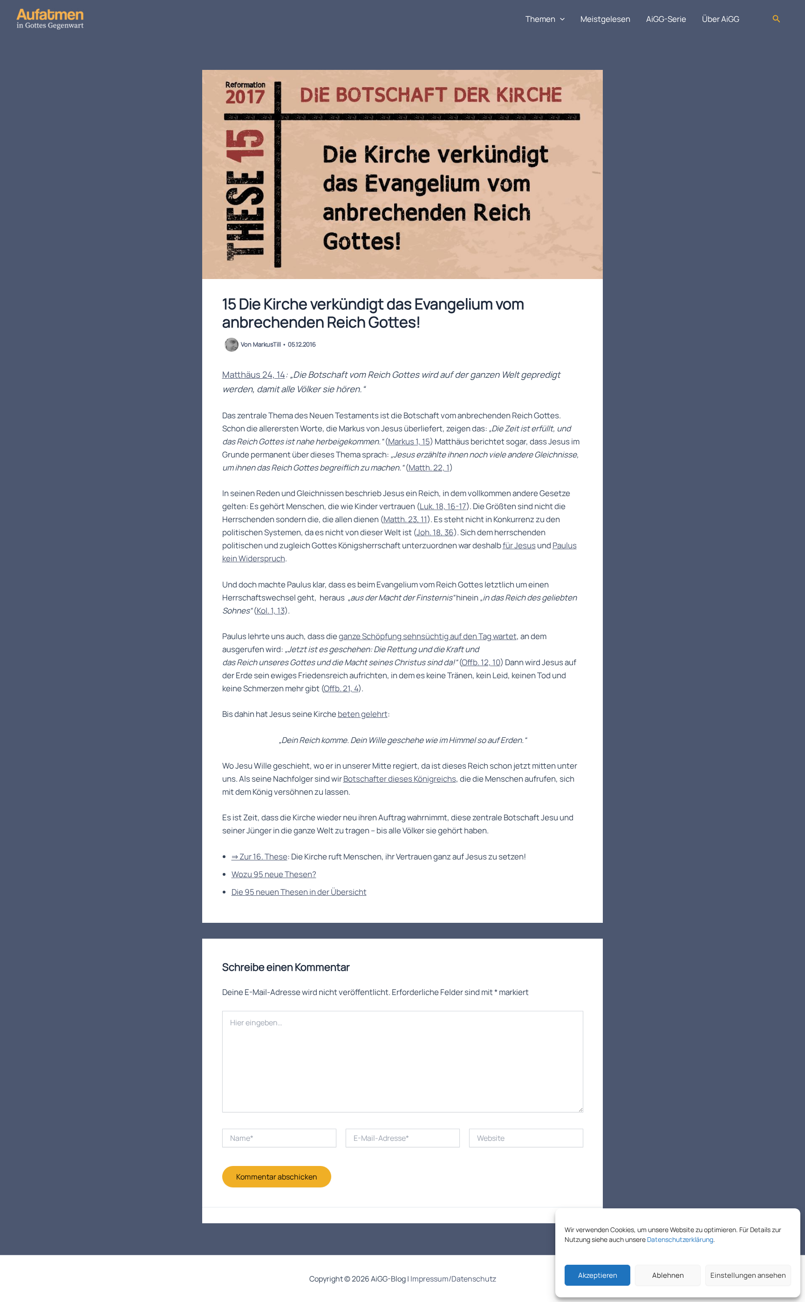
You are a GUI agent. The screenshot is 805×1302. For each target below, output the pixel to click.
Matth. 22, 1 (429, 467)
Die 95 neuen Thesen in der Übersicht (299, 891)
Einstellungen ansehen (748, 1275)
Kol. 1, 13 (271, 610)
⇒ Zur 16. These (259, 856)
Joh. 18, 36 (435, 532)
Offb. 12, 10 (481, 662)
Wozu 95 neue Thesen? (274, 874)
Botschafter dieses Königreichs (399, 778)
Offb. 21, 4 (341, 688)
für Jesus (519, 545)
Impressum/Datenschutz (453, 1279)
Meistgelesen (605, 19)
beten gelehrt (363, 714)
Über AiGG (720, 19)
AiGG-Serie (666, 19)
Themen (540, 19)
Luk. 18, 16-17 (443, 506)
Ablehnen (668, 1275)
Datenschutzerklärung (680, 1239)
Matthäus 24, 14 (253, 374)
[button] (560, 19)
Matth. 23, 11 (405, 519)
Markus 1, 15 (409, 441)
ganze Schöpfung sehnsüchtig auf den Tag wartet (428, 636)
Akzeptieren (597, 1275)
